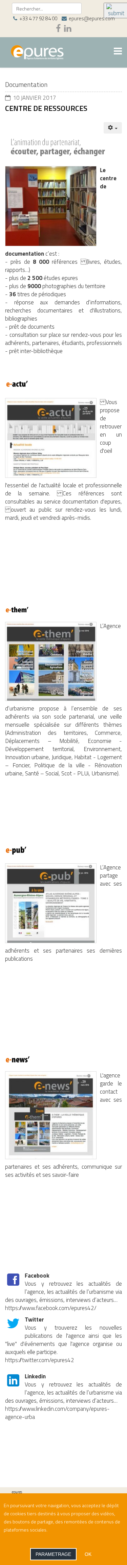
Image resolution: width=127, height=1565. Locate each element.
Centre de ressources (46, 108)
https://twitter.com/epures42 (39, 1360)
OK (88, 1554)
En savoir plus (62, 1529)
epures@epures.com (92, 18)
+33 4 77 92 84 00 (38, 18)
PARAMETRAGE (53, 1554)
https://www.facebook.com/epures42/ (51, 1308)
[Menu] (118, 52)
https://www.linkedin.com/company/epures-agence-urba (57, 1412)
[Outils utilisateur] (113, 128)
